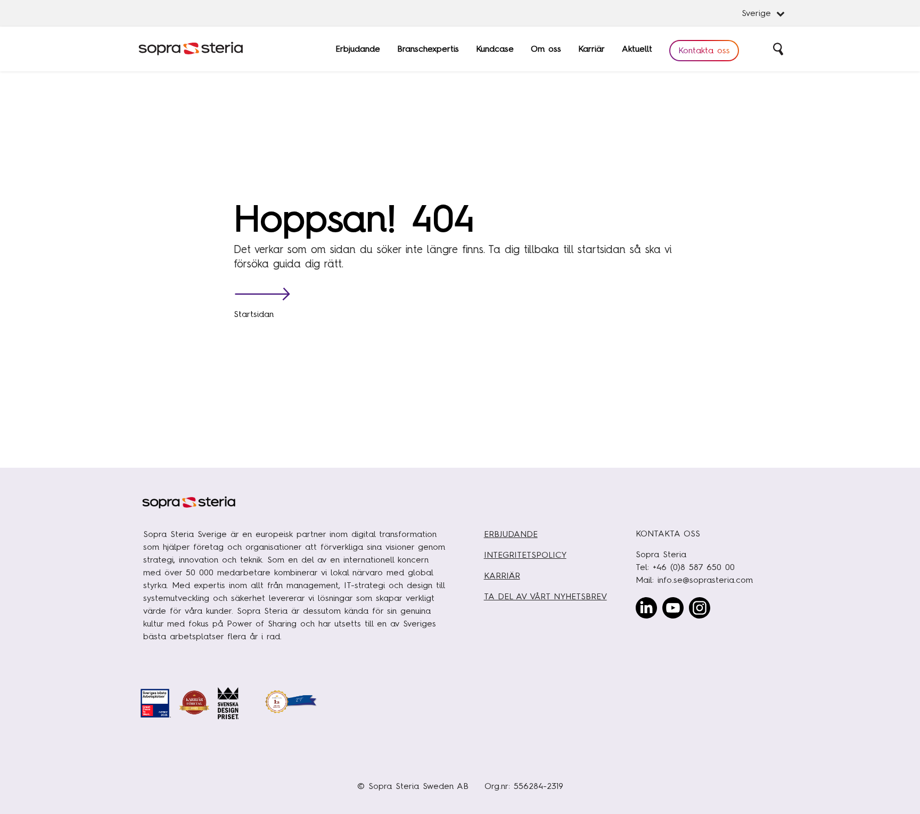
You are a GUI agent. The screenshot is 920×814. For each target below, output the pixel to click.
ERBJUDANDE (511, 534)
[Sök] (779, 49)
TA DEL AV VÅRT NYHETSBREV (545, 596)
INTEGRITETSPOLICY (525, 555)
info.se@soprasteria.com (705, 580)
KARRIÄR (502, 576)
